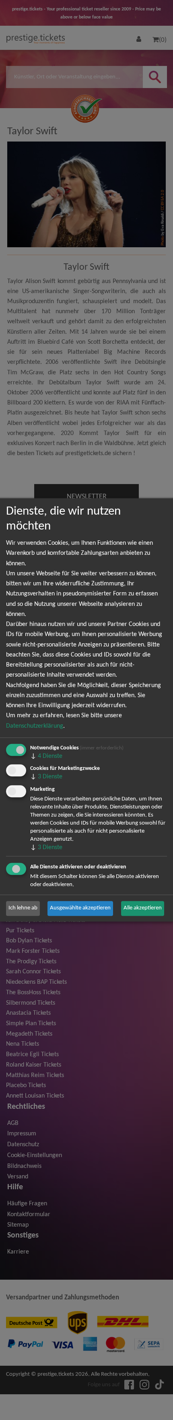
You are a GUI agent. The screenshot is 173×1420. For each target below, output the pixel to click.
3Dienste (46, 777)
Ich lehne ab (22, 908)
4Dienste (46, 756)
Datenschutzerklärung (34, 726)
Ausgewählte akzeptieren (80, 908)
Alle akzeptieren (143, 908)
